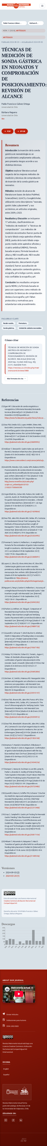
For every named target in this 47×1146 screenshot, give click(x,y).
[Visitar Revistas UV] (17, 1092)
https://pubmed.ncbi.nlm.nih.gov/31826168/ (22, 738)
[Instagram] (5, 1120)
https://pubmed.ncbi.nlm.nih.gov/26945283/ (22, 602)
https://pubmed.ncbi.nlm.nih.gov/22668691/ (22, 557)
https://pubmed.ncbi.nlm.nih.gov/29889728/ (22, 626)
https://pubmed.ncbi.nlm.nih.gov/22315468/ (22, 808)
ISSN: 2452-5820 (13, 1026)
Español (6, 1074)
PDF (9, 131)
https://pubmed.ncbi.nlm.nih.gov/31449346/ (22, 856)
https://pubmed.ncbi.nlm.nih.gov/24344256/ (22, 762)
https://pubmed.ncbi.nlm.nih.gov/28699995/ (22, 442)
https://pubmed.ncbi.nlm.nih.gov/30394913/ (22, 717)
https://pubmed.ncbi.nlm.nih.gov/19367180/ (22, 648)
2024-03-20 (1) (12, 876)
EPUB (22, 131)
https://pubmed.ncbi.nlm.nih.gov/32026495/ (22, 536)
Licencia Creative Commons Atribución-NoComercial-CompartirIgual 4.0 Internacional (17, 1049)
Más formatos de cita (15, 379)
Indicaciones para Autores (16, 1020)
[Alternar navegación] (42, 6)
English (6, 1069)
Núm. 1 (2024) (9, 30)
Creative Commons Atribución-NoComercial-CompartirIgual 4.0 (20, 902)
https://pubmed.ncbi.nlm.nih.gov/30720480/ (22, 786)
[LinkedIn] (20, 1120)
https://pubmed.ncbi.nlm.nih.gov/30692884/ (22, 672)
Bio (3, 119)
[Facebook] (13, 1120)
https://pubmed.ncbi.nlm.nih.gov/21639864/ (22, 512)
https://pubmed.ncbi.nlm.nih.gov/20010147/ (22, 693)
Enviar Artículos (12, 1014)
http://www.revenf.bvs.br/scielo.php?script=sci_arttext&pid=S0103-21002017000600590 (19, 484)
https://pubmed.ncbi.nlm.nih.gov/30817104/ (22, 835)
